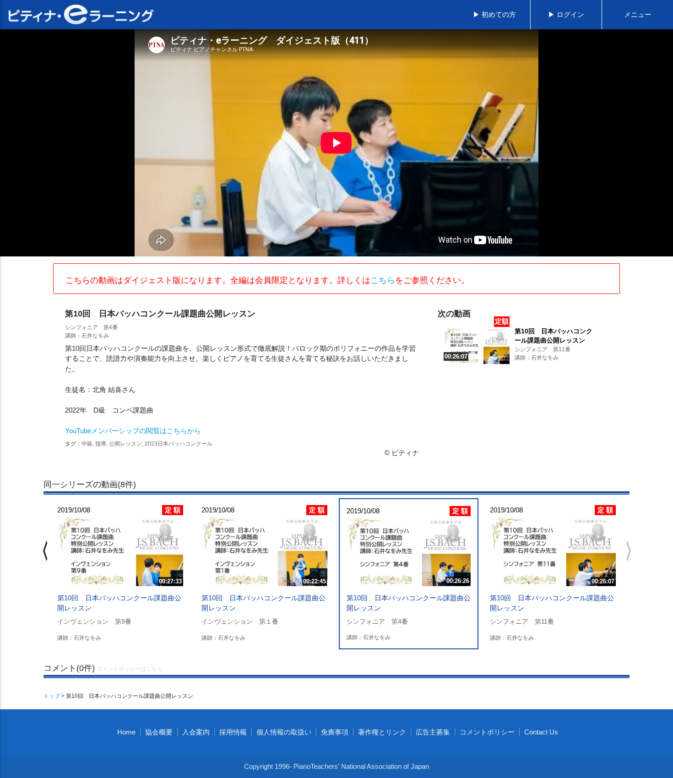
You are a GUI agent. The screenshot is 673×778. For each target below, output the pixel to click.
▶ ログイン (566, 14)
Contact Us (541, 732)
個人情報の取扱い (283, 732)
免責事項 (334, 732)
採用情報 (233, 732)
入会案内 (196, 732)
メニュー (637, 14)
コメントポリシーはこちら (130, 669)
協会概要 (159, 732)
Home (126, 732)
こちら (382, 280)
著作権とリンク (382, 732)
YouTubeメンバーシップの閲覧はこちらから (133, 431)
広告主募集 (433, 732)
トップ (51, 696)
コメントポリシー (487, 732)
